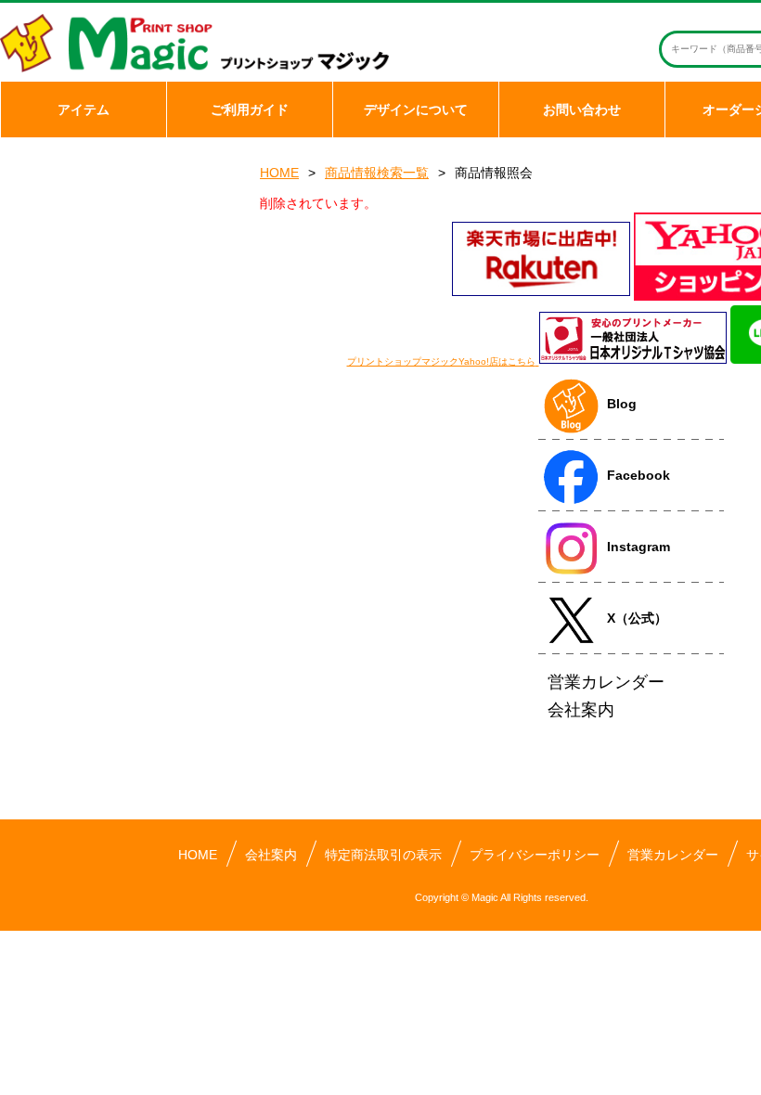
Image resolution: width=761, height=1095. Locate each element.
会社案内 (271, 854)
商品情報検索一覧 (377, 172)
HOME (279, 172)
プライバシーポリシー (535, 854)
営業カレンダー (672, 854)
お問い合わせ (582, 109)
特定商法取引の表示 (383, 854)
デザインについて (416, 109)
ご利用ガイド (250, 109)
